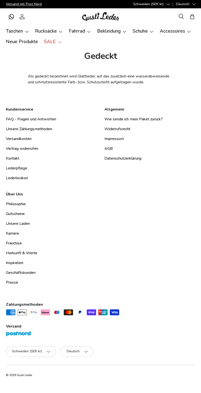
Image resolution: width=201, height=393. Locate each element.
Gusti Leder (24, 375)
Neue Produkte (22, 41)
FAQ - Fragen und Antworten (31, 119)
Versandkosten (19, 138)
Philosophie (16, 204)
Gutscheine (15, 213)
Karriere (12, 233)
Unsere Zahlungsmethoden (29, 129)
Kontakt (12, 158)
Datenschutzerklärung (122, 158)
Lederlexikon (17, 178)
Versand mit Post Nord (24, 3)
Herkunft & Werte (21, 253)
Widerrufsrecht (117, 129)
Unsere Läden (18, 223)
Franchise (14, 243)
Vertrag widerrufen (22, 148)
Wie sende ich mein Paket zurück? (133, 119)
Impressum (114, 138)
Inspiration (14, 263)
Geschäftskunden (21, 272)
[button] (11, 16)
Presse (12, 282)
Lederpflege (16, 168)
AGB (108, 148)
